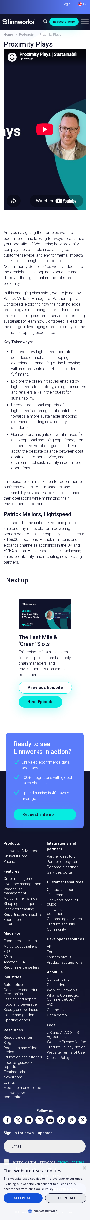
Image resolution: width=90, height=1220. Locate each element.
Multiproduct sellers (20, 946)
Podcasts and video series (21, 1050)
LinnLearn (55, 895)
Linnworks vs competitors (14, 1095)
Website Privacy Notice (66, 1042)
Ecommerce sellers (20, 941)
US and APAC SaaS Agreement (63, 1034)
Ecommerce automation (14, 921)
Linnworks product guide (62, 902)
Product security (61, 924)
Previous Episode (45, 687)
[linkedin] (29, 1120)
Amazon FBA (14, 962)
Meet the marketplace (22, 1087)
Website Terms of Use (66, 1052)
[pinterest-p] (82, 1120)
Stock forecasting (19, 909)
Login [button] (66, 4)
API (49, 946)
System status (59, 957)
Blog (7, 1042)
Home (8, 34)
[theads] (72, 1120)
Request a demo (64, 21)
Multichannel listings (21, 898)
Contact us (56, 1010)
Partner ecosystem (63, 861)
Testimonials (14, 1072)
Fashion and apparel (21, 999)
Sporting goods (17, 1020)
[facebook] (7, 1120)
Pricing (9, 861)
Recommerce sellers (22, 967)
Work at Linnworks (62, 990)
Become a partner (62, 867)
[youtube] (50, 1120)
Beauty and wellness (21, 1009)
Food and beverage (20, 1004)
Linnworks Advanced (21, 851)
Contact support (61, 889)
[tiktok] (61, 1120)
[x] (18, 1120)
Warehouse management (15, 891)
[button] (45, 1211)
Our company (58, 979)
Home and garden (19, 1015)
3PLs (8, 957)
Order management (20, 878)
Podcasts (26, 34)
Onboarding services (64, 919)
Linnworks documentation (60, 911)
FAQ (50, 1004)
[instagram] (40, 1120)
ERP (7, 951)
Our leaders (56, 984)
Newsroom (13, 1077)
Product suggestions (64, 962)
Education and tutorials (23, 1057)
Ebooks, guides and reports (20, 1064)
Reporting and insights (23, 914)
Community (56, 929)
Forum (52, 952)
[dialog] (45, 1191)
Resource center (18, 1037)
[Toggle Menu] (85, 21)
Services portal (60, 872)
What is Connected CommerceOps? (63, 997)
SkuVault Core (16, 856)
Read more (63, 1189)
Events (9, 1082)
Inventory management (23, 884)
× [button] (84, 1168)
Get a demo (57, 1015)
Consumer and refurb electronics (22, 992)
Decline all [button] (66, 1198)
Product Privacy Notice (66, 1047)
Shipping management (23, 903)
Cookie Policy (58, 1057)
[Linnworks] (18, 22)
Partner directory (61, 856)
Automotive (13, 984)
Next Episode (41, 701)
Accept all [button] (23, 1198)
